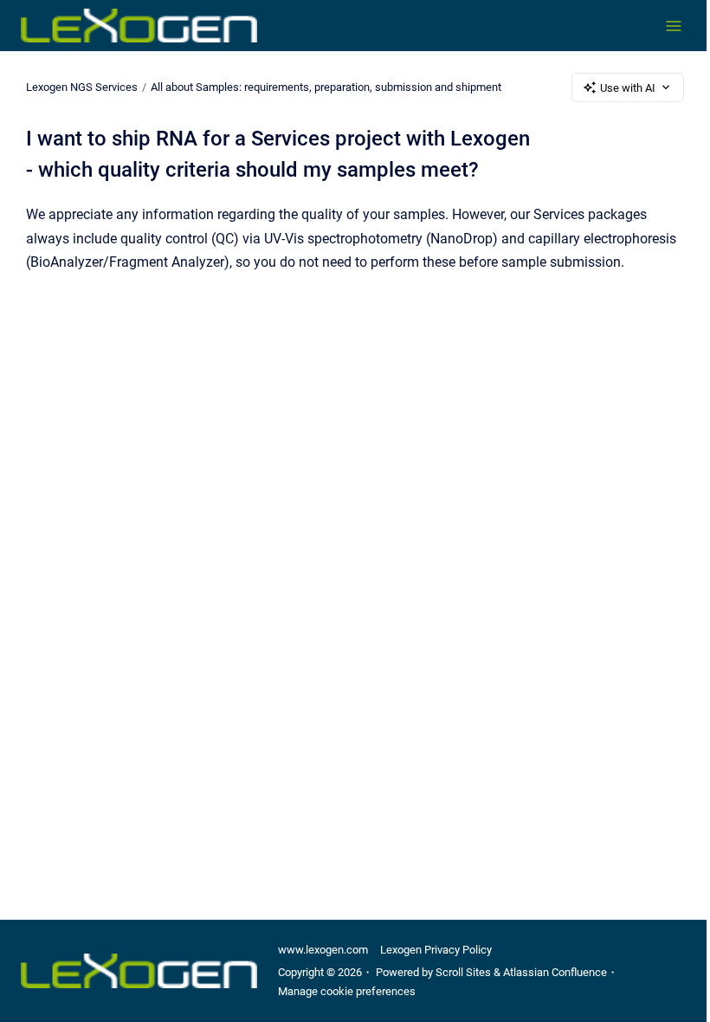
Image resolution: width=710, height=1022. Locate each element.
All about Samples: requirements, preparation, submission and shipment (326, 87)
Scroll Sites (463, 972)
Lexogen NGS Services (82, 87)
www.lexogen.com (323, 949)
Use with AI (627, 87)
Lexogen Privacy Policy (436, 949)
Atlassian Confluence (555, 972)
